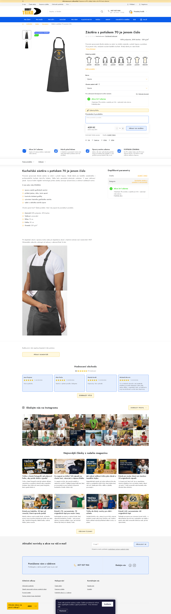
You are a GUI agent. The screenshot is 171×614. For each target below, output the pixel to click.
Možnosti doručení (143, 94)
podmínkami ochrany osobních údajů (118, 549)
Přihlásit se (141, 544)
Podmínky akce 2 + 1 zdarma (63, 593)
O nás (24, 4)
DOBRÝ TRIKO (111, 135)
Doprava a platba (44, 4)
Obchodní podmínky (57, 4)
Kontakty (89, 589)
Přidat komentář (41, 354)
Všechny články (85, 531)
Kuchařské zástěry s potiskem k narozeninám (139, 181)
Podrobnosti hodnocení (111, 36)
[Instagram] (134, 565)
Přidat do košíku (136, 128)
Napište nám (90, 586)
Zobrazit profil (137, 408)
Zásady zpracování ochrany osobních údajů (34, 589)
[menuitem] (28, 19)
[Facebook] (130, 565)
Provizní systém (26, 593)
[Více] (143, 19)
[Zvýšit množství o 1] (122, 128)
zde (59, 607)
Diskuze (41, 162)
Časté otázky (32, 4)
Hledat (101, 11)
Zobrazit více (85, 395)
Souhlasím (107, 604)
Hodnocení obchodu (85, 366)
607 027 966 (115, 11)
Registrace (144, 4)
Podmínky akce (96, 104)
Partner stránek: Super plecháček (31, 596)
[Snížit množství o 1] (117, 128)
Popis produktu (27, 162)
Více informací (90, 49)
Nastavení (62, 611)
